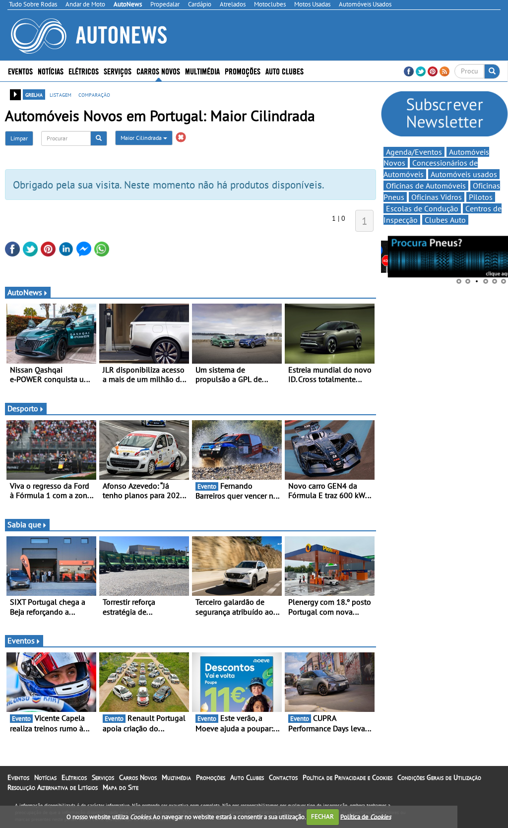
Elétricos (74, 777)
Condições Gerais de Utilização (439, 777)
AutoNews (24, 292)
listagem (60, 94)
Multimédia (202, 70)
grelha (34, 94)
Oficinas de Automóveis (426, 186)
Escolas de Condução (422, 208)
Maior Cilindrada (142, 137)
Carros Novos (158, 70)
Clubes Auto (445, 220)
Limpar (19, 138)
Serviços (103, 777)
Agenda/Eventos (414, 152)
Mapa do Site (120, 787)
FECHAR (322, 816)
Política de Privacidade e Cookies (347, 777)
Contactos (283, 777)
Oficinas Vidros (436, 197)
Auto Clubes (247, 777)
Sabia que (24, 524)
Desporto (22, 408)
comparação (94, 94)
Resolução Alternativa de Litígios (52, 787)
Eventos (20, 70)
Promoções (242, 70)
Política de (365, 816)
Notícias (45, 777)
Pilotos (481, 197)
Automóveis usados (464, 174)
